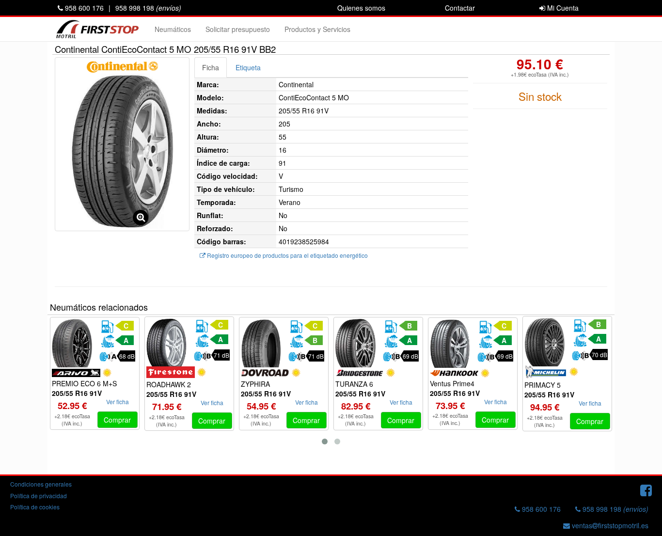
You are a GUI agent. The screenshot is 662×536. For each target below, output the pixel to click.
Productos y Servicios (317, 29)
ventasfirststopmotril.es (609, 525)
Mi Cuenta (562, 8)
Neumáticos (173, 29)
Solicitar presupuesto (237, 29)
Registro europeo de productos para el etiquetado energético (286, 255)
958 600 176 (83, 8)
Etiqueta (248, 67)
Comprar (117, 420)
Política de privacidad (38, 495)
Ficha (210, 67)
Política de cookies (35, 507)
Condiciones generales (41, 484)
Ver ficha (117, 401)
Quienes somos (361, 8)
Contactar (460, 8)
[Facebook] (646, 489)
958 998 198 (148, 8)
